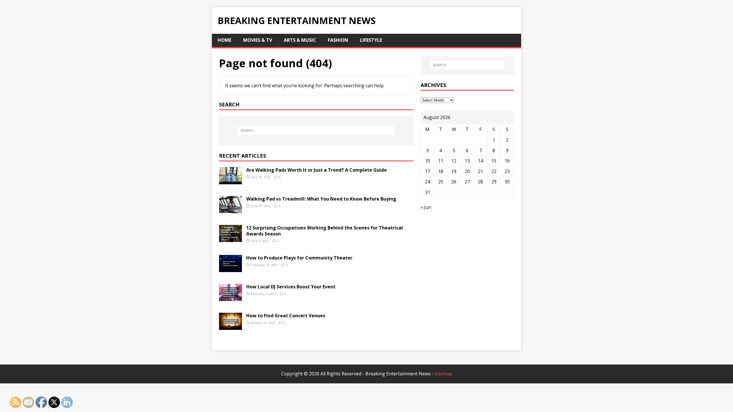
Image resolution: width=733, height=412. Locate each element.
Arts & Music (300, 40)
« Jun (426, 207)
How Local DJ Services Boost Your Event (291, 287)
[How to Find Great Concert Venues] (230, 326)
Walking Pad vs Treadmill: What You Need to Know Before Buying (321, 199)
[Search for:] (316, 130)
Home (224, 40)
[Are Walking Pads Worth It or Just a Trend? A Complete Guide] (230, 180)
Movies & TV (257, 40)
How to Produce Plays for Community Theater (299, 258)
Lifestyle (371, 40)
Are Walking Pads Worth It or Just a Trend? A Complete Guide (316, 170)
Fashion (338, 40)
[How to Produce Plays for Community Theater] (230, 268)
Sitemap (443, 374)
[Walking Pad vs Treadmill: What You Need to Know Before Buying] (230, 209)
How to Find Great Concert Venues (285, 315)
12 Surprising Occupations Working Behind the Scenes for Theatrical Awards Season (324, 231)
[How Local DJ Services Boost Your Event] (230, 297)
